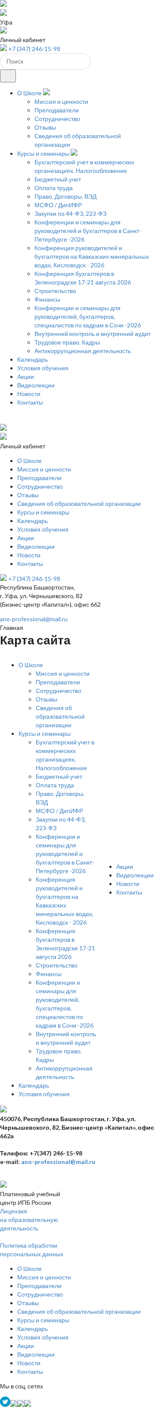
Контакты (30, 402)
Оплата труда (53, 187)
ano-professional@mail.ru (34, 619)
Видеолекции (36, 385)
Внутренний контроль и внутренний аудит (92, 333)
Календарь (32, 359)
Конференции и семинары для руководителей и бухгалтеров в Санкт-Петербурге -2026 (87, 230)
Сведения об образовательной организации (79, 503)
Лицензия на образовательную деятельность (29, 1219)
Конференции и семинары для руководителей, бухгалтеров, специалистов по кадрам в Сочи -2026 (87, 316)
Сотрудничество (57, 118)
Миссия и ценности (61, 101)
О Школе (29, 93)
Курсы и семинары (43, 153)
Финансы (47, 299)
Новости (28, 393)
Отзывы (45, 127)
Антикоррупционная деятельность (82, 350)
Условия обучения (42, 368)
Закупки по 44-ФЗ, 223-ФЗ (70, 213)
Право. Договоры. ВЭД (65, 196)
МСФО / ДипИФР (58, 205)
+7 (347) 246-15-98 (34, 48)
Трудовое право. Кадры (67, 342)
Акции (25, 376)
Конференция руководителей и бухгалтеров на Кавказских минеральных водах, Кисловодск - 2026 (91, 256)
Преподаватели (56, 110)
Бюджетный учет (57, 179)
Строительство (55, 290)
